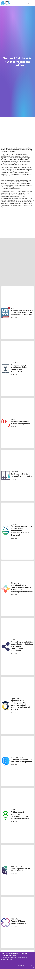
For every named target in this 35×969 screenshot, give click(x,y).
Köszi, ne (21, 965)
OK (31, 965)
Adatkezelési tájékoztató (7, 959)
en (28, 3)
